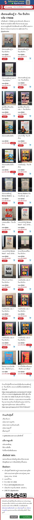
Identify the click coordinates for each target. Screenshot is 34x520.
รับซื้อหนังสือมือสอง (9, 450)
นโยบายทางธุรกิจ (8, 422)
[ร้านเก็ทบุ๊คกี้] (2, 7)
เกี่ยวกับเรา (6, 419)
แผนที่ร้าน (8, 479)
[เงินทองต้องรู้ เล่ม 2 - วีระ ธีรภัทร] (9, 69)
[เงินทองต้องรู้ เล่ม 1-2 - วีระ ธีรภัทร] (25, 69)
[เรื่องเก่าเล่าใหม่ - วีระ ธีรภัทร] (9, 271)
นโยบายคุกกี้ (6, 428)
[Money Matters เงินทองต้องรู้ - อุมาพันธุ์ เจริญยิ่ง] (25, 185)
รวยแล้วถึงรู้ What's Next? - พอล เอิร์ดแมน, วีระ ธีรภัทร (24, 224)
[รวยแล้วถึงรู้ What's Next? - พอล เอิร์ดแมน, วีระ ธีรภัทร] (25, 213)
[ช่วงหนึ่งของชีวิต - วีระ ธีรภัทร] (25, 242)
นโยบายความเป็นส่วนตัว (10, 425)
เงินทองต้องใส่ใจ (8, 136)
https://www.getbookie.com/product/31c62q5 (16, 392)
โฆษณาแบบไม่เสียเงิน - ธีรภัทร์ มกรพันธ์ (8, 368)
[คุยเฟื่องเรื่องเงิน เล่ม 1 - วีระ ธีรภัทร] (25, 98)
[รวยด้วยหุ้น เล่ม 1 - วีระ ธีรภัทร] (9, 300)
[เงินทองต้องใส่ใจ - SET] (9, 156)
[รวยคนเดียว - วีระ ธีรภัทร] (9, 213)
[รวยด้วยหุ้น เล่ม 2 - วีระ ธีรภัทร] (25, 329)
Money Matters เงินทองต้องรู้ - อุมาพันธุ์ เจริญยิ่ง (24, 195)
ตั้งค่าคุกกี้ (6, 431)
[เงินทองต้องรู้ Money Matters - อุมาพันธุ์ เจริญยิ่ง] (9, 185)
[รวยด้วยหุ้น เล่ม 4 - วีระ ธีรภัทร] (25, 271)
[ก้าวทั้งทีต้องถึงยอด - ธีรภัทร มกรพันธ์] (25, 358)
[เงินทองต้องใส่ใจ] (9, 127)
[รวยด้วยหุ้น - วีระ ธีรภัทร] (25, 156)
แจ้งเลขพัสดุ (6, 444)
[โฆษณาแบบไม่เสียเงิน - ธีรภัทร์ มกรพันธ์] (9, 358)
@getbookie (14, 490)
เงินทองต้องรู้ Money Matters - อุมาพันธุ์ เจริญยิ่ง (9, 195)
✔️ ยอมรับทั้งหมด (26, 517)
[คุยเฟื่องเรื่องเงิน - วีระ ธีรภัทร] (9, 98)
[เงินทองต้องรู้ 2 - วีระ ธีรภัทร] (9, 40)
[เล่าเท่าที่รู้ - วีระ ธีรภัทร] (25, 127)
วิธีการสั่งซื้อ (6, 447)
